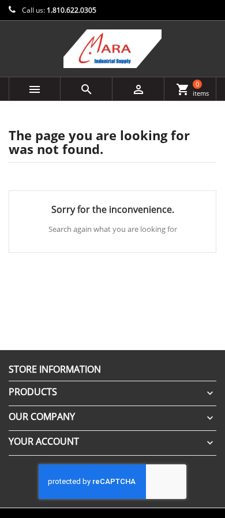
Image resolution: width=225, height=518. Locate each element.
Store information (55, 369)
